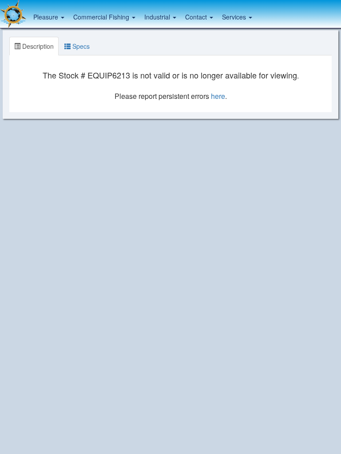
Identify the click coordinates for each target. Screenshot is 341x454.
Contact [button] (197, 16)
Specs (80, 46)
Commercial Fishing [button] (102, 16)
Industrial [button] (158, 16)
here (218, 96)
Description (37, 46)
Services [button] (235, 16)
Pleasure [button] (46, 16)
